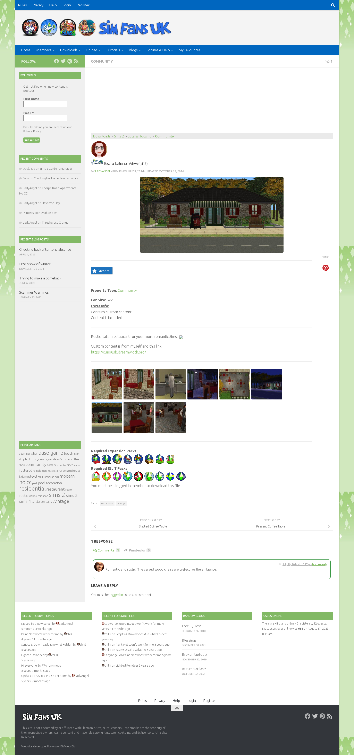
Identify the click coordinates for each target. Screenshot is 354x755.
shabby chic (35, 495)
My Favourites (189, 50)
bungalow (38, 459)
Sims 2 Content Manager (56, 168)
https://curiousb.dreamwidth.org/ (118, 352)
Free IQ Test (191, 626)
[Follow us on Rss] (76, 61)
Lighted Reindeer (32, 655)
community (36, 464)
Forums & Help (158, 50)
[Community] (97, 163)
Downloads (68, 50)
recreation (54, 483)
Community (102, 61)
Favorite (103, 271)
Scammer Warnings (34, 292)
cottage (52, 465)
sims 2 (57, 494)
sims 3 (72, 495)
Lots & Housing (139, 136)
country (61, 465)
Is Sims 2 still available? (131, 649)
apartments (26, 453)
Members (43, 50)
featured (25, 470)
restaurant (107, 503)
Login (66, 5)
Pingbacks (139, 550)
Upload (91, 50)
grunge (61, 470)
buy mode (50, 459)
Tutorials (113, 50)
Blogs (133, 50)
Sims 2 (119, 136)
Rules (22, 5)
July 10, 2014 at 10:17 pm (297, 564)
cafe (59, 459)
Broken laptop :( (194, 654)
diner (70, 464)
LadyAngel (103, 171)
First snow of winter (35, 264)
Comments (108, 550)
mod (57, 477)
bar (35, 453)
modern (67, 476)
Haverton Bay (51, 203)
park (34, 483)
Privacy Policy (32, 131)
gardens (46, 471)
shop (45, 495)
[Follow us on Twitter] (63, 61)
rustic (23, 496)
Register (83, 5)
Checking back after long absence (56, 178)
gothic (53, 471)
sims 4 (25, 501)
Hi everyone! (29, 665)
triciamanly (319, 564)
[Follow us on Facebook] (56, 61)
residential (32, 488)
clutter (67, 459)
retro (68, 489)
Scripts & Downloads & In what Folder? (47, 644)
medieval (30, 476)
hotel (69, 471)
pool (41, 483)
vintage (121, 503)
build (28, 459)
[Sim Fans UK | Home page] (97, 27)
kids (21, 476)
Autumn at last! (194, 669)
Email (28, 113)
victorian (50, 502)
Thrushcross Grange (55, 222)
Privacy (38, 5)
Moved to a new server (36, 623)
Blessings (189, 640)
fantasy (77, 465)
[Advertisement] (212, 102)
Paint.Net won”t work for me (40, 634)
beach (68, 453)
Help (53, 5)
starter (40, 501)
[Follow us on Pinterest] (69, 61)
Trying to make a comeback (40, 278)
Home (26, 50)
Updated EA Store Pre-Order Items (44, 675)
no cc (25, 482)
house (76, 470)
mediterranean (46, 476)
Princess (28, 212)
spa (33, 502)
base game (50, 453)
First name (31, 99)
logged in (116, 595)
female (37, 470)
